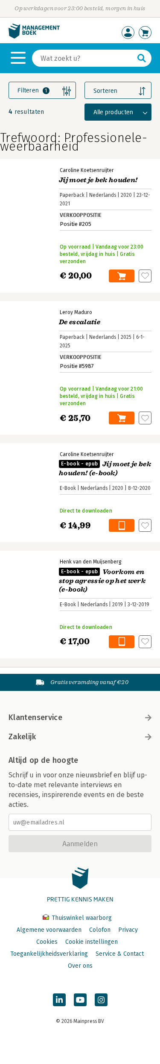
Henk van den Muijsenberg (90, 562)
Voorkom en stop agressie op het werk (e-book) (102, 581)
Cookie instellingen (91, 941)
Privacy (128, 930)
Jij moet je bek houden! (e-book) (105, 468)
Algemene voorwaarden (49, 930)
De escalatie (79, 322)
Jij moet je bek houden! (98, 180)
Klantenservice (35, 717)
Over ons (80, 965)
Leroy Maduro (76, 312)
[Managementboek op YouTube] (80, 999)
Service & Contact (120, 953)
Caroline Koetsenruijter (87, 170)
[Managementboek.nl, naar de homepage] (34, 36)
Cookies (47, 941)
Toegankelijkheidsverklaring (49, 953)
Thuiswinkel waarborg (81, 918)
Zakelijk (22, 736)
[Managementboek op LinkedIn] (59, 999)
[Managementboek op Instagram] (101, 999)
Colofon (100, 930)
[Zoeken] (141, 58)
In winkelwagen (121, 276)
